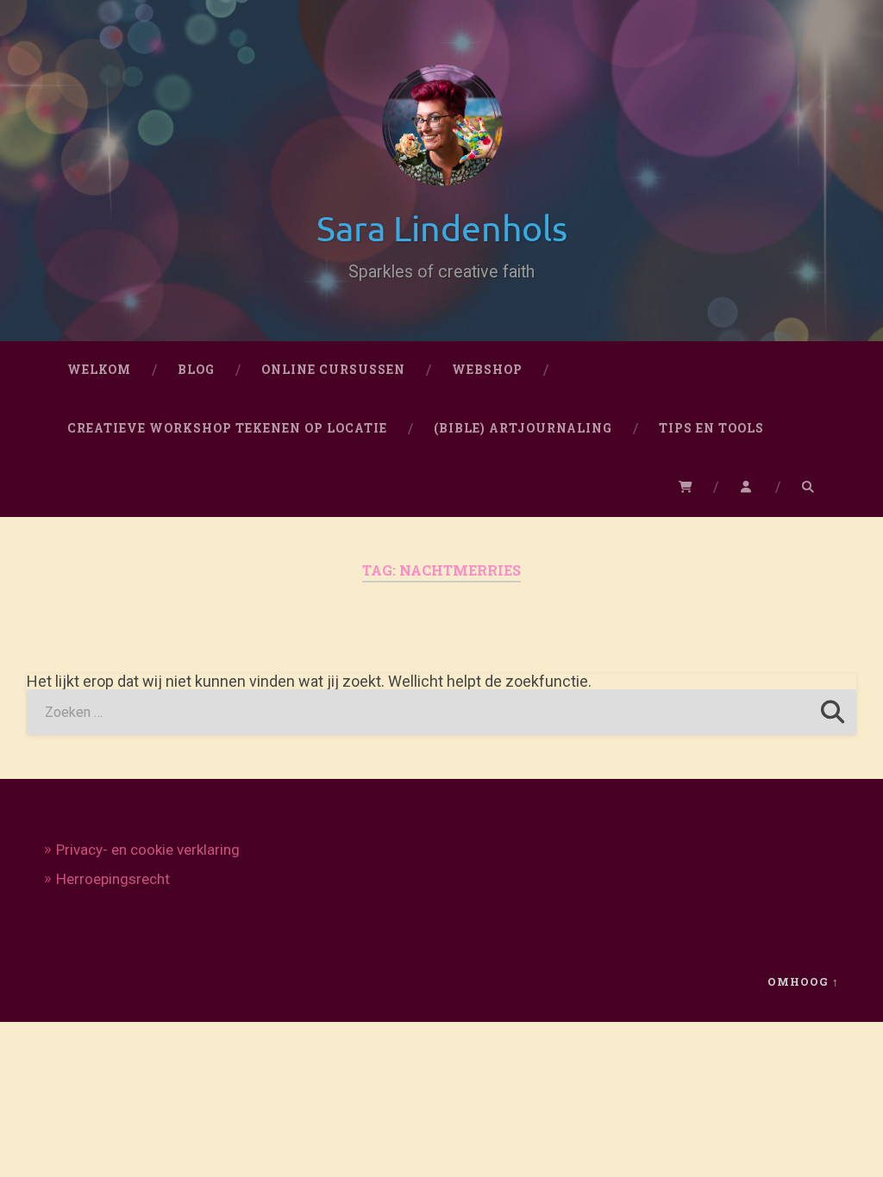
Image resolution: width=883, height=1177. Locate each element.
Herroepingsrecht (113, 878)
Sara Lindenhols (441, 227)
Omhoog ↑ (803, 981)
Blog (196, 369)
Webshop (487, 369)
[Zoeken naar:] (442, 712)
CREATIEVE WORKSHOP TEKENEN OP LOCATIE (227, 428)
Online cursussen (333, 369)
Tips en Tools (711, 428)
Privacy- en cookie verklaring (148, 849)
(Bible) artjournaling (523, 428)
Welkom (99, 369)
